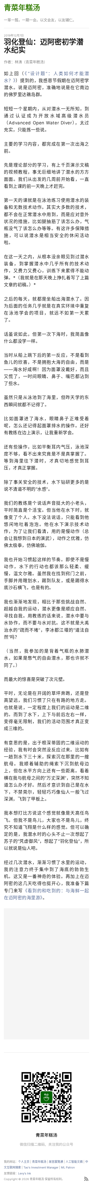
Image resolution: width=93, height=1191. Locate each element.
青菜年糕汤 (22, 7)
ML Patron (68, 1167)
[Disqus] (46, 973)
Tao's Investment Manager (41, 1167)
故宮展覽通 (56, 1162)
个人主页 (23, 1162)
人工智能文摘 (74, 1162)
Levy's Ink (24, 1173)
